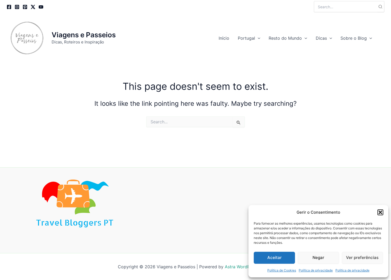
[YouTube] (41, 7)
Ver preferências (362, 257)
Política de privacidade (316, 270)
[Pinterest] (25, 7)
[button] (380, 212)
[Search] (380, 6)
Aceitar (274, 257)
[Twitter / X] (33, 7)
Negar (318, 257)
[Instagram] (17, 7)
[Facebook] (9, 7)
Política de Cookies (281, 270)
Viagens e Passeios (84, 35)
